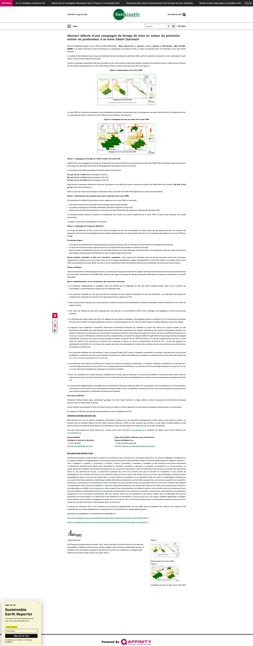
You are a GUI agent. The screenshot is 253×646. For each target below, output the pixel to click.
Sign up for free (21, 636)
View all (248, 3)
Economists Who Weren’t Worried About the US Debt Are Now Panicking (159, 3)
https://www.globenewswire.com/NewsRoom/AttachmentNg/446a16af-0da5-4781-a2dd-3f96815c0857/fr (108, 518)
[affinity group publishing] (55, 325)
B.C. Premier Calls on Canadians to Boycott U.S (23, 3)
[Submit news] (55, 315)
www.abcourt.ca (138, 430)
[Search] (168, 26)
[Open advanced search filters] (173, 26)
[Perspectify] (55, 320)
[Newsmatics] (55, 330)
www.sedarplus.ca (74, 433)
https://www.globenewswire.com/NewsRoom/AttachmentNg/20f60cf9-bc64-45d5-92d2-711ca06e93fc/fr (107, 522)
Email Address (11, 627)
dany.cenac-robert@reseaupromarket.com (138, 446)
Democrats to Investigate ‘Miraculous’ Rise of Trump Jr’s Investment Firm (86, 3)
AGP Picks (6, 3)
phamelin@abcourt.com (83, 446)
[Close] (39, 603)
